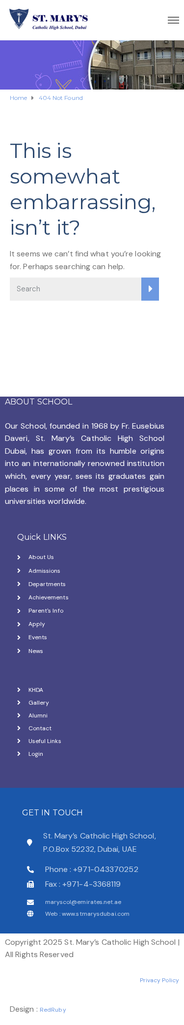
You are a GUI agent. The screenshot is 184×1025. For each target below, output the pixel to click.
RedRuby (53, 1010)
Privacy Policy (159, 980)
